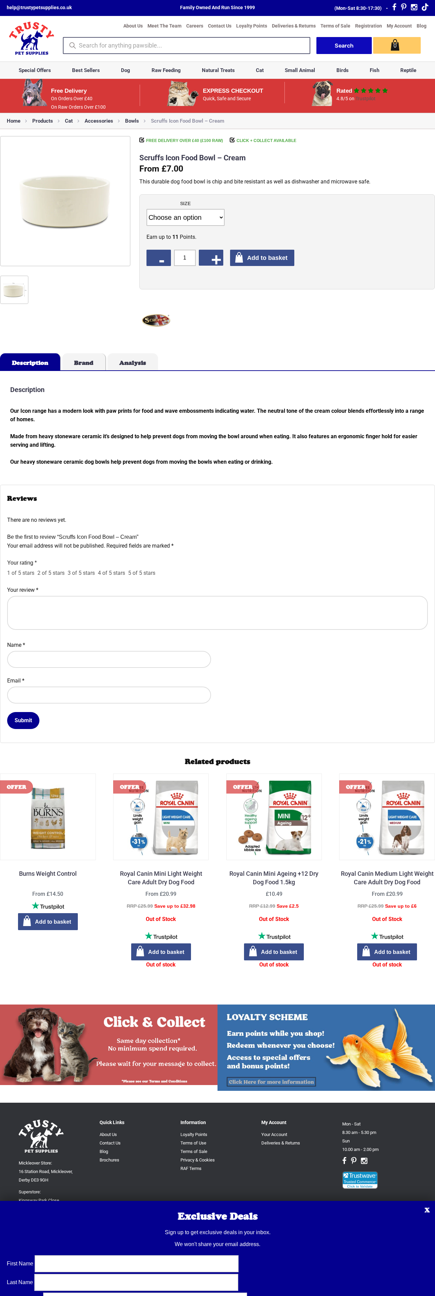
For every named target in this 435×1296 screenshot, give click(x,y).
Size (185, 203)
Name (16, 645)
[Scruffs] (156, 321)
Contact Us (219, 26)
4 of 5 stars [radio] (111, 573)
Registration (368, 26)
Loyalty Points (251, 26)
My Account (399, 26)
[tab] (30, 361)
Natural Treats (218, 70)
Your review (22, 590)
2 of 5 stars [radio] (51, 573)
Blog (422, 26)
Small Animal (300, 70)
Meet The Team (164, 26)
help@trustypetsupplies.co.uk (39, 7)
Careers (194, 26)
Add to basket (267, 257)
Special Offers (35, 70)
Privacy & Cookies (197, 1159)
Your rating (22, 563)
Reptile (408, 70)
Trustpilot (365, 98)
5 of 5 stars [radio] (141, 573)
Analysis (132, 363)
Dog (125, 70)
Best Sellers (86, 70)
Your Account (274, 1134)
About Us (133, 26)
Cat (260, 70)
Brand (83, 363)
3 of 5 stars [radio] (81, 573)
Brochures (109, 1159)
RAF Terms (191, 1168)
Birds (342, 70)
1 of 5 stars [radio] (20, 573)
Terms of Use (193, 1143)
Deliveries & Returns (294, 26)
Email (15, 680)
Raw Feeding (166, 70)
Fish (374, 70)
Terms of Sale (335, 26)
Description (30, 363)
